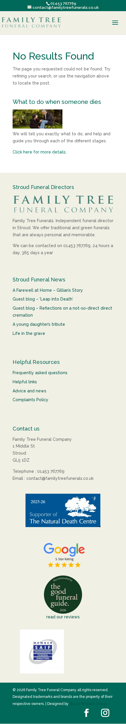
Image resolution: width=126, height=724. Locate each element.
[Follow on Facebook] (86, 713)
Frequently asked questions (40, 372)
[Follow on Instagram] (105, 713)
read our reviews (63, 617)
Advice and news (29, 391)
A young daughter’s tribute (39, 324)
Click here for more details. (40, 152)
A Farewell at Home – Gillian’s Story (48, 290)
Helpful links (25, 381)
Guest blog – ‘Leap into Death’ (43, 299)
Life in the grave (29, 333)
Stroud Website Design (88, 704)
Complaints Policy (30, 399)
